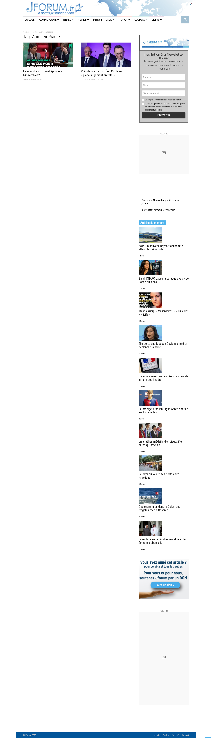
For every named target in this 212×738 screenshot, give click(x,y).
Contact (185, 735)
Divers (155, 19)
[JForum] (106, 8)
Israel (67, 19)
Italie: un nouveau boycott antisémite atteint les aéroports (161, 247)
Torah (123, 19)
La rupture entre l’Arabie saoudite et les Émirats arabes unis (163, 541)
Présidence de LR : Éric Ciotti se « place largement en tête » (101, 73)
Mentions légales (161, 735)
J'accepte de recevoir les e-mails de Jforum (163, 100)
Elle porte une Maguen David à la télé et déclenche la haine (163, 345)
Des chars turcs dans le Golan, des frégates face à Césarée (159, 508)
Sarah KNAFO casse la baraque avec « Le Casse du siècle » (164, 280)
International (102, 19)
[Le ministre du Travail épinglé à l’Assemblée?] (48, 55)
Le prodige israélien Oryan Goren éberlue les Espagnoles (163, 410)
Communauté (47, 19)
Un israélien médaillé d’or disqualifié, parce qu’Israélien (161, 443)
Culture (139, 19)
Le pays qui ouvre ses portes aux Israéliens (159, 475)
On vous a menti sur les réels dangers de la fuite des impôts (163, 378)
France (82, 19)
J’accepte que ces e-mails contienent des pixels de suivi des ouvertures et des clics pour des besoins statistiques (165, 107)
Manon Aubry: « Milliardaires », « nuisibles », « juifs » (164, 312)
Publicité (175, 735)
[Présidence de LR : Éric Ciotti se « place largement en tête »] (106, 55)
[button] (185, 19)
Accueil (30, 19)
